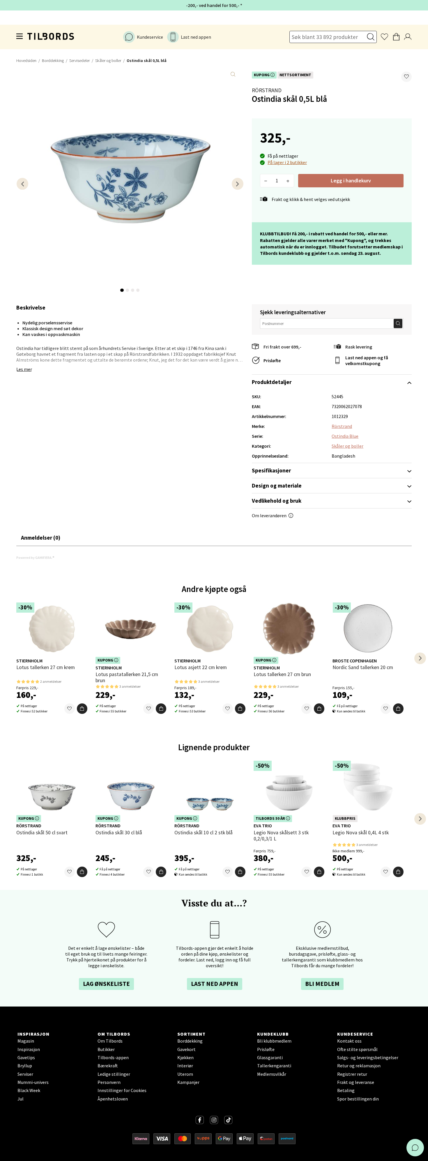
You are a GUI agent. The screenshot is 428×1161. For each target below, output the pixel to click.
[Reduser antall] (266, 180)
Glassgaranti (270, 1057)
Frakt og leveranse (355, 1082)
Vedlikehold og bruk (276, 500)
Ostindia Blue (345, 436)
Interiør (185, 1065)
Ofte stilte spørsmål (357, 1049)
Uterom (185, 1074)
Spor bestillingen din (358, 1099)
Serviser (25, 1074)
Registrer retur (352, 1074)
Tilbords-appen (113, 1057)
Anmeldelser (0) (40, 537)
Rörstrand (267, 90)
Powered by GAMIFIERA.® (35, 557)
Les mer (24, 369)
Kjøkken (185, 1057)
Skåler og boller (108, 60)
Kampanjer (188, 1082)
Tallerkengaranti (274, 1065)
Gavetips (26, 1057)
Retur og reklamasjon (359, 1065)
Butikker (106, 1049)
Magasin (25, 1041)
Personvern (109, 1082)
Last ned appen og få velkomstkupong (366, 360)
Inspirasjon (28, 1049)
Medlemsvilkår (271, 1074)
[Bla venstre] (22, 184)
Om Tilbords (110, 1041)
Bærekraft (108, 1065)
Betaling (346, 1090)
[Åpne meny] (19, 37)
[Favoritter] (69, 708)
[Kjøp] (82, 708)
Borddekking (53, 60)
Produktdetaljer (271, 381)
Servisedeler (79, 60)
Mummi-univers (33, 1082)
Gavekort (186, 1049)
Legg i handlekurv (351, 180)
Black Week (28, 1090)
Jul (20, 1099)
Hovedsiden (26, 60)
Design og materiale (277, 485)
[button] (406, 77)
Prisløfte (272, 360)
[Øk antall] (288, 180)
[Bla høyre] (237, 184)
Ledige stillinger (114, 1074)
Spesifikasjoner (271, 470)
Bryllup (24, 1065)
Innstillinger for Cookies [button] (122, 1090)
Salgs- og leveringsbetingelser (367, 1057)
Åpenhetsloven (113, 1099)
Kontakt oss (349, 1041)
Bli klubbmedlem (274, 1041)
